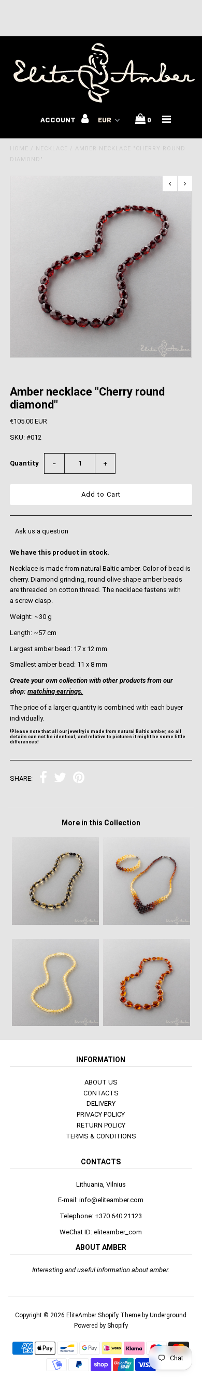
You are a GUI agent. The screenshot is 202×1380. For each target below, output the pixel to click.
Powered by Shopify (101, 1325)
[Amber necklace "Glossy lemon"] (55, 1023)
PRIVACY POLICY (101, 1114)
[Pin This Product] (78, 779)
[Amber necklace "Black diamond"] (55, 922)
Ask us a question (41, 531)
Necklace (52, 148)
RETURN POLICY (101, 1125)
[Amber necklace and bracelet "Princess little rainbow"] (146, 922)
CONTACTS (101, 1093)
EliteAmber (81, 1315)
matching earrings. (55, 691)
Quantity (24, 463)
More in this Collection (101, 823)
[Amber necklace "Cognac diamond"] (146, 1023)
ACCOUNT (58, 120)
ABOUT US (101, 1082)
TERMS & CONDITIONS (101, 1136)
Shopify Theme (119, 1315)
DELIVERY (101, 1103)
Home (19, 148)
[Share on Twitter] (60, 779)
